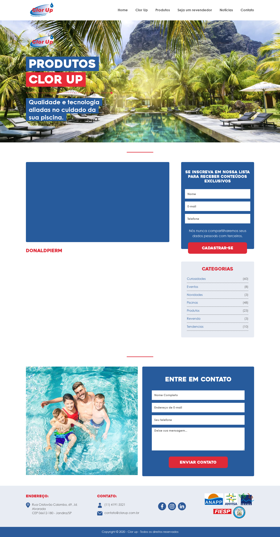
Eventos (192, 287)
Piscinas (192, 302)
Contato (247, 10)
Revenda (193, 318)
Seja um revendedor (195, 10)
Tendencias (195, 326)
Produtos (162, 10)
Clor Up (141, 10)
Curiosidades (196, 279)
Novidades (195, 295)
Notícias (226, 10)
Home (123, 10)
